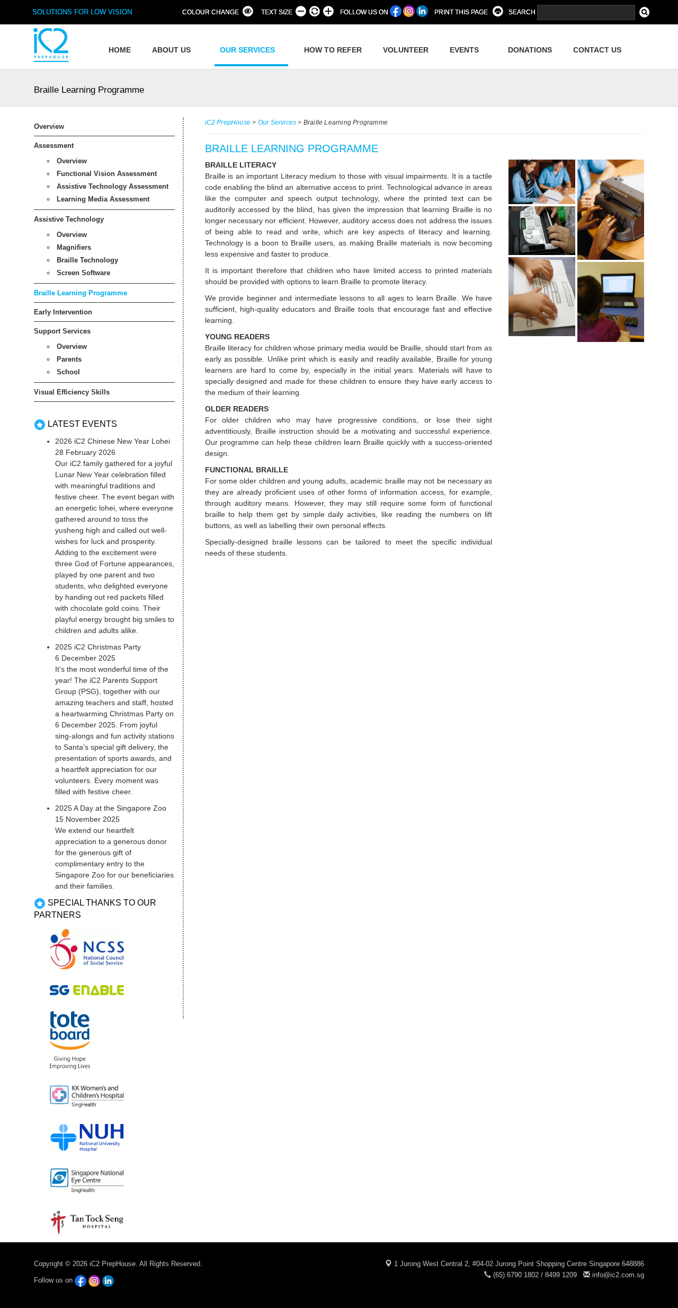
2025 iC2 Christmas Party (98, 647)
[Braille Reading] (541, 182)
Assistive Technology (69, 219)
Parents (69, 359)
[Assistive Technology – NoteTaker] (541, 230)
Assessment (54, 146)
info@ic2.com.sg (618, 1275)
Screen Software (83, 273)
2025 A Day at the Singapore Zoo (110, 808)
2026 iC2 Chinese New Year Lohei (112, 441)
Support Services (62, 331)
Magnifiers (74, 247)
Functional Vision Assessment (107, 174)
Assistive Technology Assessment (112, 186)
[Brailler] (610, 210)
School (68, 372)
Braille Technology (87, 260)
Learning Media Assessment (103, 199)
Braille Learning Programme (80, 293)
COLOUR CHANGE (210, 12)
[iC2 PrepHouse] (50, 44)
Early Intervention (63, 312)
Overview (49, 126)
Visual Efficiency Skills (72, 392)
